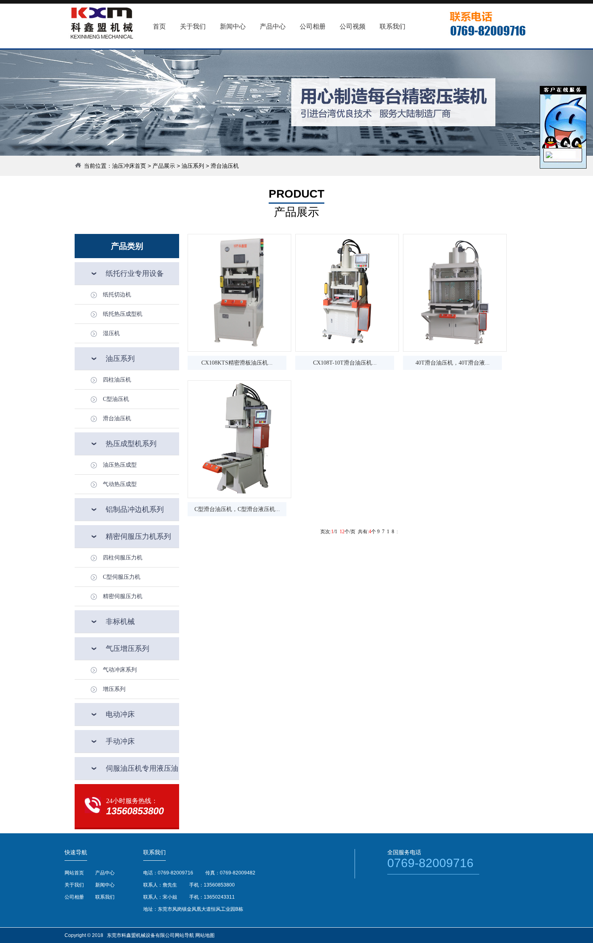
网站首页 (74, 873)
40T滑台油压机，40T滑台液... (453, 363)
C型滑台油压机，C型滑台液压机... (237, 509)
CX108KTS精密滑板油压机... (237, 363)
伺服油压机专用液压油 (142, 768)
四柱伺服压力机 (122, 558)
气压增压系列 (127, 649)
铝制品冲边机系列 (135, 509)
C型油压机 (116, 399)
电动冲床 (120, 714)
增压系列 (114, 689)
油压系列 (193, 166)
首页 (159, 26)
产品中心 (105, 873)
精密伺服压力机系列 (138, 536)
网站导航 (184, 935)
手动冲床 (120, 741)
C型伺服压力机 (121, 577)
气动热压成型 (120, 484)
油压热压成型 (120, 465)
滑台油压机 (117, 418)
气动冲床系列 (120, 670)
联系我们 (105, 897)
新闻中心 (105, 885)
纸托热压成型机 (122, 314)
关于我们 (74, 885)
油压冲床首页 (129, 166)
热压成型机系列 (131, 444)
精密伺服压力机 (122, 596)
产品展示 (163, 166)
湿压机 (111, 333)
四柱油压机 (117, 380)
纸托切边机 (117, 295)
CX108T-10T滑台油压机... (345, 363)
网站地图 (205, 935)
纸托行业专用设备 (135, 273)
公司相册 (74, 897)
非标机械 (120, 622)
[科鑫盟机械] (549, 156)
